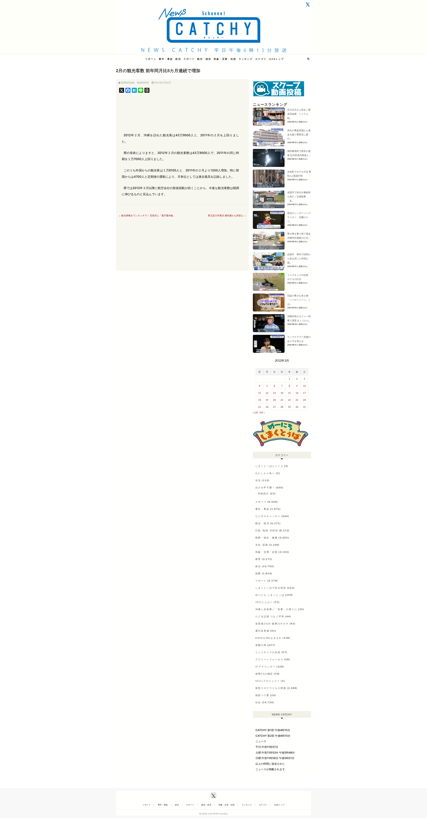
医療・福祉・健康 (266, 537)
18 (259, 399)
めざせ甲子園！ (265, 487)
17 (304, 392)
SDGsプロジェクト (267, 680)
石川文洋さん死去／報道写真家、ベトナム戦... (299, 113)
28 (282, 406)
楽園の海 (261, 645)
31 (304, 406)
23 (297, 399)
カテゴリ (260, 58)
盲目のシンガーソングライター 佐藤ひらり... (299, 217)
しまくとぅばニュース (269, 466)
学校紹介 (263, 493)
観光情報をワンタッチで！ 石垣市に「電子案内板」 (146, 215)
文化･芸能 (261, 544)
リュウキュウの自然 (268, 652)
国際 (258, 573)
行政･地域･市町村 (266, 530)
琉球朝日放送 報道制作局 (134, 82)
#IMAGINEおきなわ (268, 637)
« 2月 (255, 412)
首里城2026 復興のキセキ (272, 623)
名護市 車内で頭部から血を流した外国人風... (299, 258)
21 (282, 399)
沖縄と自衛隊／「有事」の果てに (276, 609)
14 (282, 392)
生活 (258, 480)
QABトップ (276, 58)
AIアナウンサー (265, 666)
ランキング (246, 58)
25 (259, 406)
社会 (258, 702)
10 (304, 385)
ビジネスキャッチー (268, 516)
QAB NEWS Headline (133, 56)
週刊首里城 (262, 630)
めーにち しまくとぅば (269, 594)
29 (289, 406)
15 (289, 392)
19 (267, 399)
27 (274, 406)
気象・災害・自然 (225, 58)
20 (274, 399)
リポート (150, 58)
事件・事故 (166, 58)
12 (267, 392)
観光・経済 (204, 58)
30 (297, 406)
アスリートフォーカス (269, 659)
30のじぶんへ (264, 602)
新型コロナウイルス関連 (270, 688)
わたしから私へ (265, 473)
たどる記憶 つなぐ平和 (269, 616)
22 (289, 399)
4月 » (262, 412)
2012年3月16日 (162, 82)
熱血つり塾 (262, 695)
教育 (258, 559)
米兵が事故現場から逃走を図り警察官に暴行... (299, 134)
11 (259, 392)
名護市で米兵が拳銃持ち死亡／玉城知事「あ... (299, 196)
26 (267, 406)
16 (297, 392)
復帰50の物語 (264, 673)
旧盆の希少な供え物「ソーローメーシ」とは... (299, 299)
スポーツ (189, 58)
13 (274, 392)
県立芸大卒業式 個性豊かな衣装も (227, 215)
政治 (178, 58)
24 (304, 399)
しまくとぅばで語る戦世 (270, 587)
